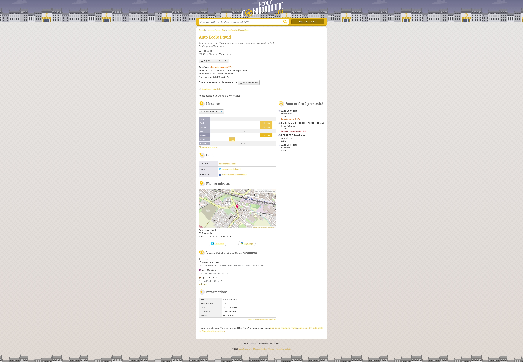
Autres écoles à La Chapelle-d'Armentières (219, 96)
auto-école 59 (305, 328)
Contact (271, 349)
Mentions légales (260, 349)
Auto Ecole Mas (289, 111)
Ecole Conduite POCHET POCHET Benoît (302, 123)
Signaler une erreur (208, 147)
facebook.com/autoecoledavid (234, 175)
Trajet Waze (219, 244)
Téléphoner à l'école (227, 164)
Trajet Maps (248, 244)
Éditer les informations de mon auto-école (262, 319)
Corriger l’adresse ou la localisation (264, 227)
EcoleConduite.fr (261, 9)
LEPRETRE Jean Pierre (293, 135)
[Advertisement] (301, 175)
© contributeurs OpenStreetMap (265, 191)
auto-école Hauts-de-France (283, 328)
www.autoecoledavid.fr (231, 169)
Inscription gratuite (283, 349)
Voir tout (203, 284)
